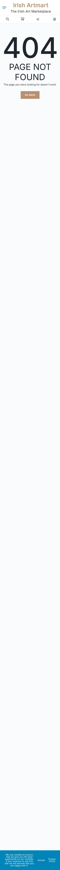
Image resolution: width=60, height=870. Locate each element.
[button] (7, 19)
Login (38, 18)
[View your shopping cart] (22, 19)
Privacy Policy (52, 860)
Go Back (30, 94)
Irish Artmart (30, 5)
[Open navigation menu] (5, 7)
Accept (41, 860)
